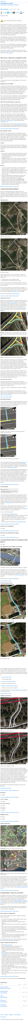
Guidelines (11, 1014)
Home (2, 1014)
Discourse (7, 1019)
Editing (1, 995)
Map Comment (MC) (20, 574)
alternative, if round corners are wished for (10, 685)
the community (10, 940)
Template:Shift (4, 953)
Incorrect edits (3, 1004)
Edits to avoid (3, 1000)
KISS (15, 578)
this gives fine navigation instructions (9, 681)
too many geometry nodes (6, 676)
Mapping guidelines (4, 991)
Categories (6, 1014)
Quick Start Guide (8, 944)
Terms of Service (17, 1014)
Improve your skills (4, 986)
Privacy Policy (3, 1016)
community (16, 901)
